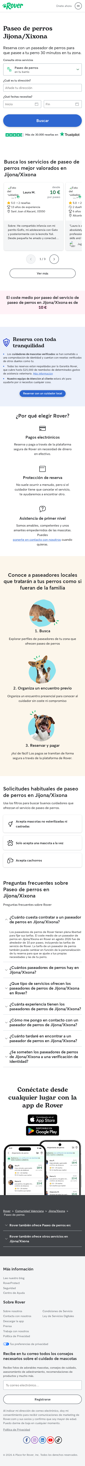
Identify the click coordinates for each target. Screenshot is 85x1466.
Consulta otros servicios (18, 60)
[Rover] (12, 6)
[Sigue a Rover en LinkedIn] (42, 1440)
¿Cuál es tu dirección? (17, 80)
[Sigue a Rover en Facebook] (26, 1440)
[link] (42, 120)
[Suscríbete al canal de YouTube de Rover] (50, 1440)
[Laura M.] (33, 216)
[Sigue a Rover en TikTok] (58, 1440)
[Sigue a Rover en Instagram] (34, 1440)
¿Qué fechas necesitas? (17, 96)
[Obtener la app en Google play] (42, 1131)
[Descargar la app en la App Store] (42, 1119)
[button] (78, 5)
